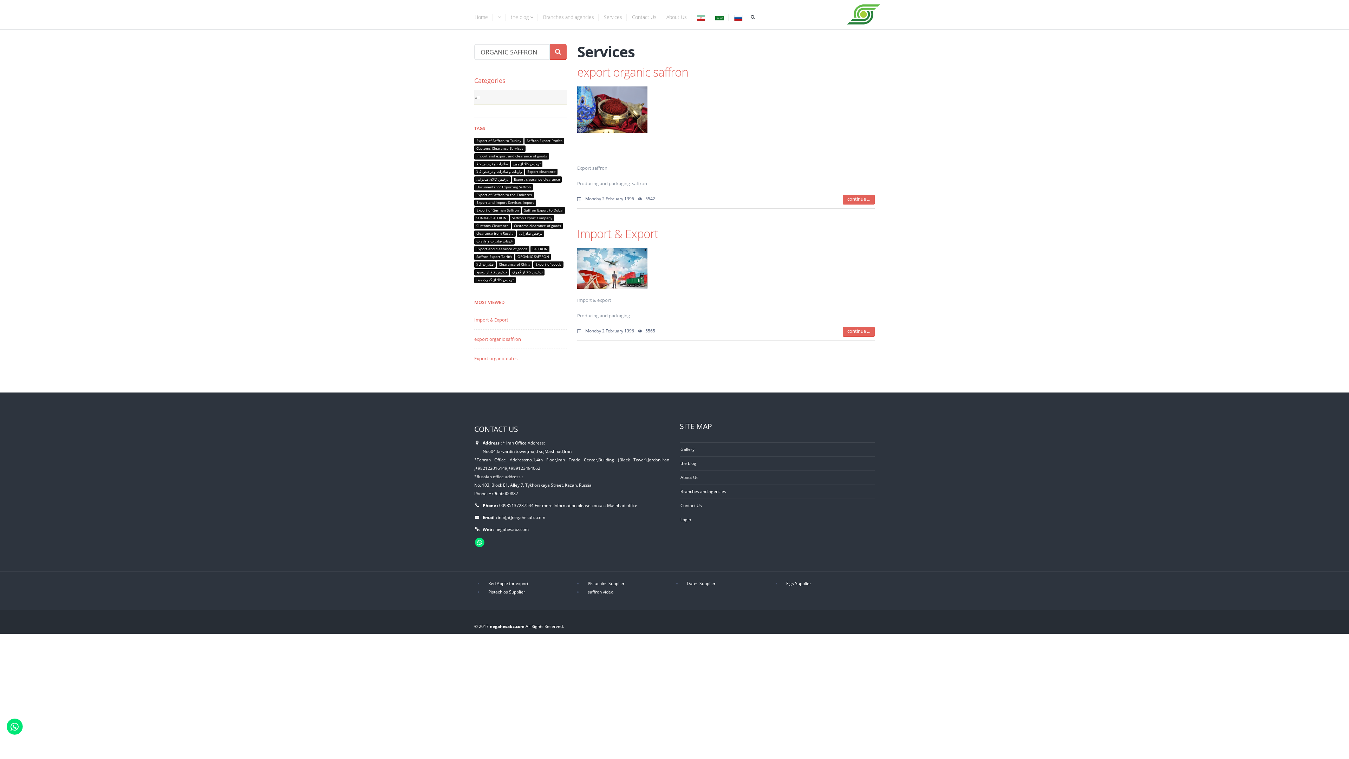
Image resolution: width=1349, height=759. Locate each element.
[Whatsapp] (14, 726)
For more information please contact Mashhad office (586, 505)
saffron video (600, 592)
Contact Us (644, 17)
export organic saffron (497, 339)
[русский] (738, 18)
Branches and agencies (568, 17)
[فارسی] (701, 18)
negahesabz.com (512, 529)
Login (685, 519)
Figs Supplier (798, 583)
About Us (676, 17)
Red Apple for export (508, 583)
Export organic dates (495, 358)
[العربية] (720, 18)
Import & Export (491, 320)
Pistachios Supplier (606, 583)
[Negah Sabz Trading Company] (863, 13)
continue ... (858, 199)
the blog (520, 17)
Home (481, 17)
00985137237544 (516, 505)
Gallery (687, 449)
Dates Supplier (701, 583)
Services (613, 17)
